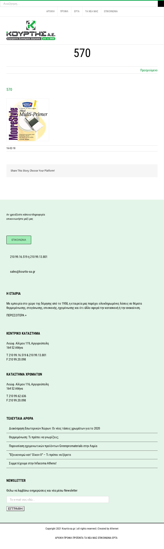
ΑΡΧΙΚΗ (59, 537)
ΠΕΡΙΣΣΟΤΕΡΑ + (16, 315)
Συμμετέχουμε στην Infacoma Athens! (33, 463)
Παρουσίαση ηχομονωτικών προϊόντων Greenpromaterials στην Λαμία (53, 446)
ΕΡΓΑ (114, 537)
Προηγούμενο (149, 70)
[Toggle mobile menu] (156, 23)
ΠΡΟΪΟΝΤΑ (78, 537)
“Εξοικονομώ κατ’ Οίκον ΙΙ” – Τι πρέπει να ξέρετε (40, 455)
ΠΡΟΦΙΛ (68, 537)
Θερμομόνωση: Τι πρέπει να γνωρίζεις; (34, 437)
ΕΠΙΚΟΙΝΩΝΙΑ (104, 537)
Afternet (114, 528)
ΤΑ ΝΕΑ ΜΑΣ (90, 537)
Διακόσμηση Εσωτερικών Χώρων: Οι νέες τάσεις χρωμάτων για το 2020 (54, 428)
